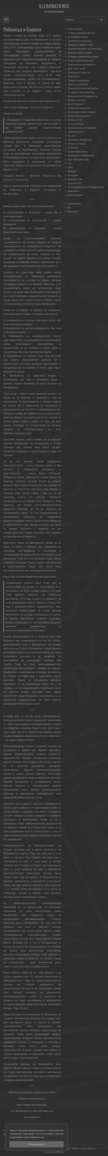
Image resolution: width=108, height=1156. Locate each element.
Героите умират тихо (80, 44)
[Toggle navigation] (6, 19)
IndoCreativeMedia (54, 1151)
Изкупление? (76, 194)
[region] (37, 1137)
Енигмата (73, 190)
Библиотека (74, 203)
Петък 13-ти (75, 119)
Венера (72, 171)
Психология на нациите (82, 127)
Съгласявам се (37, 1144)
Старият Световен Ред (81, 92)
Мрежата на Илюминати (82, 96)
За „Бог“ (72, 135)
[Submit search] (102, 19)
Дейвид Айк (75, 179)
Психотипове (76, 123)
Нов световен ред (78, 159)
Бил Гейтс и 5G (76, 68)
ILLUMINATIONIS (54, 6)
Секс (70, 167)
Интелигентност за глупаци (84, 48)
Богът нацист (76, 104)
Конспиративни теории (81, 111)
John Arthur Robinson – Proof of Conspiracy (28, 107)
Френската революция (81, 155)
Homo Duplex (75, 28)
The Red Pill (75, 183)
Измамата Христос (79, 72)
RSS (69, 207)
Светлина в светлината (81, 64)
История (73, 175)
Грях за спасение (78, 84)
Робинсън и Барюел (79, 107)
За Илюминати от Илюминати (86, 187)
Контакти (72, 211)
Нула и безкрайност (79, 115)
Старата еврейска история (83, 56)
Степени (73, 147)
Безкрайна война (78, 36)
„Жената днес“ (76, 131)
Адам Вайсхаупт (78, 151)
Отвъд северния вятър (81, 32)
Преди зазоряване (78, 80)
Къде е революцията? (80, 60)
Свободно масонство (80, 139)
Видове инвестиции (80, 52)
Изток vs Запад (77, 143)
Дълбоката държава (80, 40)
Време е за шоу (77, 100)
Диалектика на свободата (83, 88)
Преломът (74, 76)
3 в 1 (70, 163)
